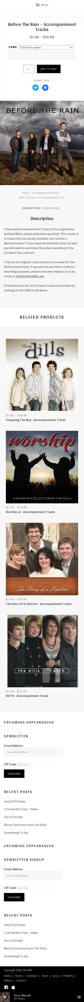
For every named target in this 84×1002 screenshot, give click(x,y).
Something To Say (16, 833)
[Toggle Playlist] (79, 997)
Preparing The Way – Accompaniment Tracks (36, 420)
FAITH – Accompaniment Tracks (27, 696)
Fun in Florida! (13, 817)
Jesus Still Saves (15, 801)
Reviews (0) (51, 208)
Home (25, 193)
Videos (8, 980)
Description (31, 208)
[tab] (32, 208)
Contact (20, 980)
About (18, 975)
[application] (42, 997)
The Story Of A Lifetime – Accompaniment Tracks (39, 604)
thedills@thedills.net (30, 276)
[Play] (5, 997)
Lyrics (56, 975)
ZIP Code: (10, 764)
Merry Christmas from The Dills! (25, 825)
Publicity (68, 975)
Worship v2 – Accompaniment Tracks (30, 512)
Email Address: (13, 745)
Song (13, 47)
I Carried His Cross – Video (21, 809)
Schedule (31, 975)
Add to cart (49, 68)
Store (45, 975)
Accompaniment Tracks (45, 193)
